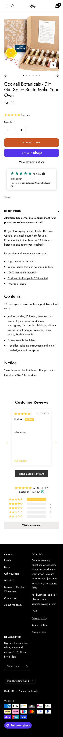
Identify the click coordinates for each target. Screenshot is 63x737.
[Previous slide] (7, 443)
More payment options (31, 162)
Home (7, 560)
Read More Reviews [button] (31, 474)
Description (12, 211)
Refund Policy (39, 625)
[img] (22, 414)
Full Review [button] (20, 461)
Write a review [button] (31, 525)
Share (7, 197)
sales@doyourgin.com (44, 604)
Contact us (10, 598)
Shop (7, 567)
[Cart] (57, 6)
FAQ (34, 611)
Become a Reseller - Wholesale (15, 589)
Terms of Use (39, 632)
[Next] (57, 75)
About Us (9, 580)
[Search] (12, 6)
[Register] (26, 666)
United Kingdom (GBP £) (18, 680)
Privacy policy (39, 618)
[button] (12, 115)
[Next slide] (56, 443)
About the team (13, 605)
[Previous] (5, 75)
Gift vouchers (11, 574)
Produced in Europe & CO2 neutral (28, 278)
